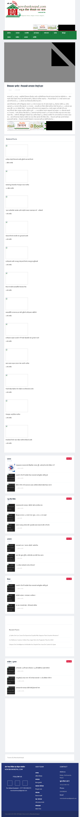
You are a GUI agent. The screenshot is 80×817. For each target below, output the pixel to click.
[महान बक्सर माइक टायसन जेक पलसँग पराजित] (17, 354)
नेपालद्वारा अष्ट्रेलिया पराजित (13, 414)
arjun (10, 90)
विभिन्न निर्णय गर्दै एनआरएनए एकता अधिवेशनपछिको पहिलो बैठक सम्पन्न (34, 485)
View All (69, 458)
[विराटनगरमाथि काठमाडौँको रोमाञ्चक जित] (17, 278)
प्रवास (9, 37)
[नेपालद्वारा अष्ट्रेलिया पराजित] (17, 405)
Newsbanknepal (35, 814)
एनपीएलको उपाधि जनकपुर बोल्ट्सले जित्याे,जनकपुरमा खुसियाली (22, 261)
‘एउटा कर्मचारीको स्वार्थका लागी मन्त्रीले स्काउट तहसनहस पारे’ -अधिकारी (24, 210)
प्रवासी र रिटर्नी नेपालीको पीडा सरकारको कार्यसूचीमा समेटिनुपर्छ (32, 475)
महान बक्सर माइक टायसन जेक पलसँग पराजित (17, 363)
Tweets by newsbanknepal (15, 757)
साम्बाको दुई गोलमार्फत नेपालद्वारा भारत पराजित (17, 185)
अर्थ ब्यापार (36, 33)
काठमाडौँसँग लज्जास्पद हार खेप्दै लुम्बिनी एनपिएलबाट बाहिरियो (21, 312)
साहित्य (17, 37)
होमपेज (9, 33)
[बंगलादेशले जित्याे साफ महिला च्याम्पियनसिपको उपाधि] (17, 431)
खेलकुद (64, 33)
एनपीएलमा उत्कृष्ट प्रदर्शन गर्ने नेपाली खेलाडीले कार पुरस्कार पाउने (22, 338)
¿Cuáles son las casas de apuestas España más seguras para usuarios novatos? (34, 635)
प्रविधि (34, 37)
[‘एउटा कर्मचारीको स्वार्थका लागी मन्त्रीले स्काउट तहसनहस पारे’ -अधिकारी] (17, 201)
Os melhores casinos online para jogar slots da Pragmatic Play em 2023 (31, 640)
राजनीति (27, 33)
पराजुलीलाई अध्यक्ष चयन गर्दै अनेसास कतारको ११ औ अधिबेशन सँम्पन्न (34, 678)
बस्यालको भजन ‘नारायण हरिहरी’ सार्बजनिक (27, 545)
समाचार (18, 33)
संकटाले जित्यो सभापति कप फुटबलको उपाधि (17, 236)
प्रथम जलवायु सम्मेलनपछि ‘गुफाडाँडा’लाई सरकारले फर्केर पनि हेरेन (33, 525)
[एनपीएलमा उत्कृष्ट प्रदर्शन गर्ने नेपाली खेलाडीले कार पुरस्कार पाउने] (17, 329)
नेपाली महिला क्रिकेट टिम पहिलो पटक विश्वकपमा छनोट (20, 389)
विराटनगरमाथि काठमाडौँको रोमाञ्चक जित (16, 287)
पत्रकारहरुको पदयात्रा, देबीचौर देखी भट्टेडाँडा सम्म (29, 505)
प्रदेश (55, 33)
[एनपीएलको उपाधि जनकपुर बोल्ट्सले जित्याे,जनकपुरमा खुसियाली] (17, 252)
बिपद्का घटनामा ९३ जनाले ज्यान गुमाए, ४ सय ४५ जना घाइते (31, 515)
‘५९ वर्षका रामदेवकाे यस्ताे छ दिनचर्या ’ (25, 565)
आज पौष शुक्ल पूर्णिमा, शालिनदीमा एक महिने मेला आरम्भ (30, 555)
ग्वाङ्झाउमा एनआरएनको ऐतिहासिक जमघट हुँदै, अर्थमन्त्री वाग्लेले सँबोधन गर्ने (35, 465)
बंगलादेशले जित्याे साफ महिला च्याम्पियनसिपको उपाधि (19, 440)
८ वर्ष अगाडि (17, 90)
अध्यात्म (26, 37)
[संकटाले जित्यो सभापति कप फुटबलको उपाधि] (17, 227)
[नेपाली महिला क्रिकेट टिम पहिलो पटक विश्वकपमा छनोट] (17, 380)
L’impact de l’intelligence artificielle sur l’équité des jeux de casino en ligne (32, 644)
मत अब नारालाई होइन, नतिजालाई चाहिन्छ (26, 605)
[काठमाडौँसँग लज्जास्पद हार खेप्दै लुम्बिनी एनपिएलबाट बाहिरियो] (17, 303)
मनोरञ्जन (46, 33)
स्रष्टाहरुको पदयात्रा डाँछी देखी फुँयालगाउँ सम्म (28, 688)
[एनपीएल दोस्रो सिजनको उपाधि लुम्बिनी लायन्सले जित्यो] (17, 150)
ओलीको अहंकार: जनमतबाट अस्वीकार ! (26, 595)
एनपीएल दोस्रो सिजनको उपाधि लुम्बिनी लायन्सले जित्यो (19, 159)
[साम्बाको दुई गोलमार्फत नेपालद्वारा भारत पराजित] (17, 176)
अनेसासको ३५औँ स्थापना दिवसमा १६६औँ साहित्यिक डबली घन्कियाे (32, 668)
